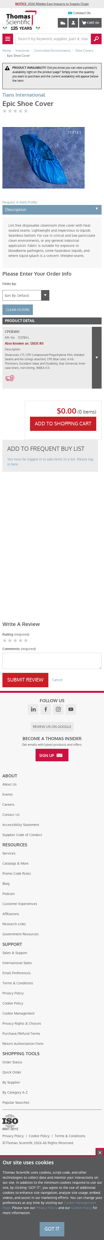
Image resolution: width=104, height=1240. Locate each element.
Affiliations (10, 913)
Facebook (45, 709)
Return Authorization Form (22, 1043)
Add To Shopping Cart (63, 423)
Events (7, 794)
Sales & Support (14, 952)
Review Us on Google (52, 726)
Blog (5, 883)
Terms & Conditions (17, 983)
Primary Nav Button (7, 39)
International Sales (17, 963)
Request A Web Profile (19, 202)
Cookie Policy (12, 1003)
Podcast (8, 893)
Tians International (23, 95)
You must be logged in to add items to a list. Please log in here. (50, 462)
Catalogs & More (15, 863)
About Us (9, 784)
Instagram (58, 709)
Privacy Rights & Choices (21, 1023)
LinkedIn (33, 709)
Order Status (12, 1062)
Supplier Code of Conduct (22, 834)
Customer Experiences (19, 903)
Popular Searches (16, 1102)
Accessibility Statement (20, 824)
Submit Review (25, 679)
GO (96, 39)
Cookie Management (18, 1013)
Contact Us (82, 13)
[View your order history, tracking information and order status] (62, 23)
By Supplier (11, 1082)
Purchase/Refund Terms (21, 1033)
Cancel (57, 679)
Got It (52, 1229)
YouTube (71, 709)
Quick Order (11, 1072)
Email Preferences (16, 973)
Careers (8, 804)
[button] (97, 358)
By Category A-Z (15, 1092)
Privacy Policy (13, 993)
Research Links (14, 924)
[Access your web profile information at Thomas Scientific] (73, 23)
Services (8, 853)
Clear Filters (17, 309)
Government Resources (20, 934)
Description (15, 209)
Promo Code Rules (16, 873)
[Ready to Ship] (9, 384)
